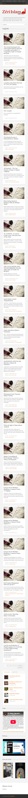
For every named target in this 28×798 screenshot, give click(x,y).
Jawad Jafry (11, 437)
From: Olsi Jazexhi (12, 375)
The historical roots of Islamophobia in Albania (11, 138)
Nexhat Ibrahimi (9, 1)
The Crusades (8, 111)
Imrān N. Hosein (12, 280)
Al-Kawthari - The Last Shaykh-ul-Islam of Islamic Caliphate (12, 169)
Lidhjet (19, 1)
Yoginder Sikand (12, 214)
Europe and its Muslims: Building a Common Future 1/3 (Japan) (12, 489)
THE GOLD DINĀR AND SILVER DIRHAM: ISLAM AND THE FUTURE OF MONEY (12, 269)
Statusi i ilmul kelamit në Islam (16, 699)
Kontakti (23, 1)
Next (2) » (20, 665)
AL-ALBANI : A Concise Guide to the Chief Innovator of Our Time (12, 235)
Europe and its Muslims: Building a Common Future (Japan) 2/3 (12, 522)
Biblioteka (15, 1)
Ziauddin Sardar (12, 626)
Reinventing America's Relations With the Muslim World (12, 202)
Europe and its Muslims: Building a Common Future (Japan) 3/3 (12, 553)
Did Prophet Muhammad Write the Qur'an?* (11, 583)
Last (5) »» (20, 667)
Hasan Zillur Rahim (13, 406)
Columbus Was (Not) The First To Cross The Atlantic (13, 83)
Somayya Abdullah (12, 468)
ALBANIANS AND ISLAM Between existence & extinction (12, 362)
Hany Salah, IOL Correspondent (15, 311)
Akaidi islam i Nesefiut (14, 693)
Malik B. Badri (12, 660)
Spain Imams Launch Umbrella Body (10, 299)
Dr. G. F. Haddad (12, 247)
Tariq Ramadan (12, 501)
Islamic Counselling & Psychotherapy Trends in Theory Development (11, 458)
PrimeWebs (12, 796)
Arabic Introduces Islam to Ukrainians (11, 331)
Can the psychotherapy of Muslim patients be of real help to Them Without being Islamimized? (13, 647)
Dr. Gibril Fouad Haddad (14, 182)
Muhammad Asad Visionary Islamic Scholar (12, 395)
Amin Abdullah (12, 63)
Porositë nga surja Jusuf (14, 676)
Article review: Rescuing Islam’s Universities (11, 615)
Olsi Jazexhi (11, 149)
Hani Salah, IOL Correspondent (15, 342)
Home (3, 1)
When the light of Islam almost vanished (13, 426)
